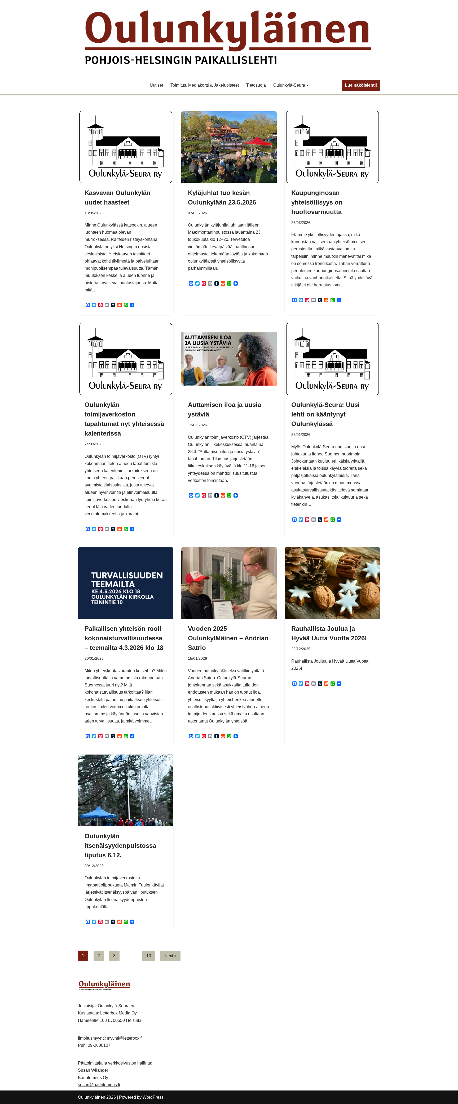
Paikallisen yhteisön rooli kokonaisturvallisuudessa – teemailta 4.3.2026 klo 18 (124, 638)
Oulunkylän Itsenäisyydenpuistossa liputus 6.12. (120, 845)
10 (148, 956)
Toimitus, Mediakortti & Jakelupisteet (204, 85)
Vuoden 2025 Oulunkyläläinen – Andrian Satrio (228, 638)
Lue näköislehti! (361, 85)
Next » (170, 956)
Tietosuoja (256, 85)
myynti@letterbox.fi (125, 1038)
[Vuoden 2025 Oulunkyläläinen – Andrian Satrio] (229, 583)
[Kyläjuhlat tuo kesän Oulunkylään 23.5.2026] (229, 147)
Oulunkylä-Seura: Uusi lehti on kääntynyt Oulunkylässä (325, 414)
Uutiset (156, 85)
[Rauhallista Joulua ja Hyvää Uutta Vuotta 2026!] (332, 583)
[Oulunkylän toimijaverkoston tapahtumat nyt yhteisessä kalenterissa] (125, 359)
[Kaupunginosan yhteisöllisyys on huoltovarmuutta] (332, 147)
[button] (307, 85)
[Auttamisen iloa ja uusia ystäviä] (229, 359)
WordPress (153, 1097)
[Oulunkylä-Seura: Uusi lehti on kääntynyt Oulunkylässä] (332, 359)
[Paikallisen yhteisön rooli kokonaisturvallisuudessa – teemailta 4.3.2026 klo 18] (125, 583)
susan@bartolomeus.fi (99, 1085)
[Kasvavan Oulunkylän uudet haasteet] (125, 147)
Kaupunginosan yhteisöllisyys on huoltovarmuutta (317, 202)
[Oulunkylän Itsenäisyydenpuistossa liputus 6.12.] (125, 790)
